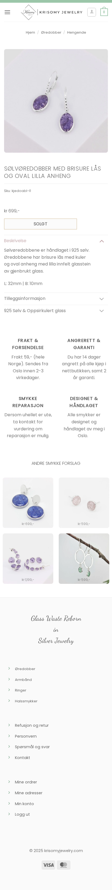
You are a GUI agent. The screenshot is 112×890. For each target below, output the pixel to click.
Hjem (30, 32)
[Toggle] (102, 241)
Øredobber (51, 32)
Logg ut (22, 814)
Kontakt (22, 757)
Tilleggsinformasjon (24, 298)
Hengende (76, 32)
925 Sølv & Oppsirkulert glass (35, 311)
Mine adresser (28, 793)
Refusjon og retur (32, 725)
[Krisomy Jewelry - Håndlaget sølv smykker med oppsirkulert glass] (51, 12)
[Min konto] (91, 12)
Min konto (24, 803)
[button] (7, 12)
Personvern (26, 736)
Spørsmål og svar (32, 747)
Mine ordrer (26, 782)
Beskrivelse (15, 241)
